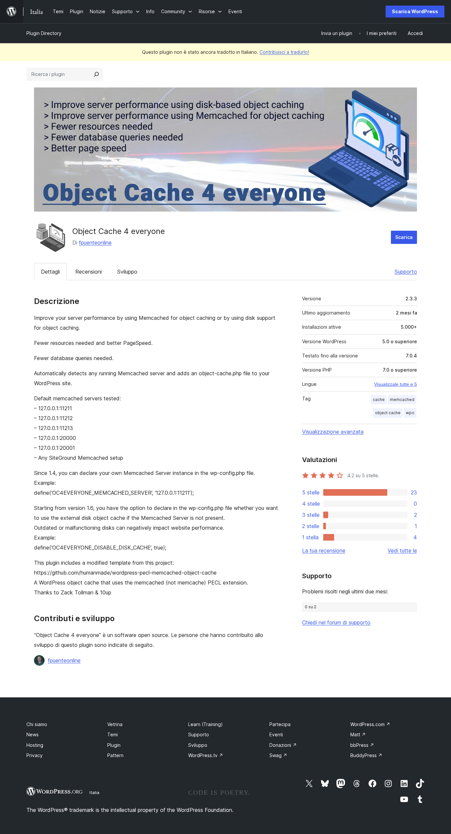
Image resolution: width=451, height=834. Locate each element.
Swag (278, 755)
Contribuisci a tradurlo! (284, 52)
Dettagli (50, 271)
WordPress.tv (205, 755)
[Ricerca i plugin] (96, 74)
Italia (94, 792)
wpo (410, 412)
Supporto (406, 271)
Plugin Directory (43, 33)
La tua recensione (323, 550)
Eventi (276, 734)
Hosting (34, 745)
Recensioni (88, 271)
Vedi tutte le (402, 550)
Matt (358, 734)
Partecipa (280, 724)
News (32, 734)
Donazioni (283, 745)
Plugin (114, 745)
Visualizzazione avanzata (333, 431)
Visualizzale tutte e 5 (395, 384)
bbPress (362, 745)
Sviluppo (127, 271)
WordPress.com (370, 724)
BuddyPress (366, 755)
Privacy (34, 755)
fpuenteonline (95, 242)
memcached (402, 399)
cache (379, 399)
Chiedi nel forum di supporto (336, 622)
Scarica (404, 237)
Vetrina (114, 724)
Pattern (115, 755)
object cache (387, 412)
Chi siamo (36, 724)
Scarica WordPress (415, 11)
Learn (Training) (205, 724)
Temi (112, 734)
